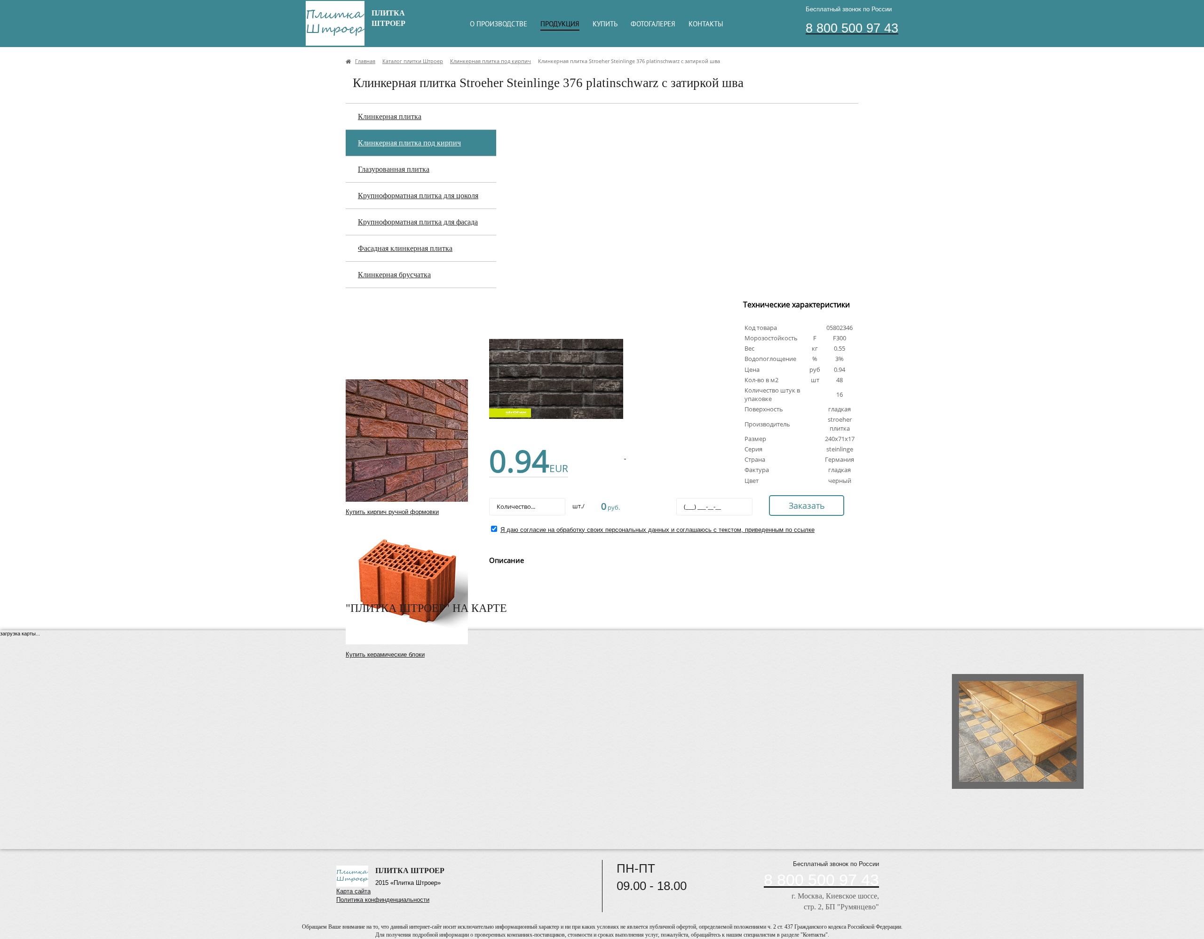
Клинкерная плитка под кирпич (409, 143)
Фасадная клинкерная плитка (405, 248)
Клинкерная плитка (389, 116)
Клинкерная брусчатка (394, 275)
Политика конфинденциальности (382, 899)
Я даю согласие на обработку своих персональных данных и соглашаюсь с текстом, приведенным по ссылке (657, 529)
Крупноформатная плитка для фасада (418, 222)
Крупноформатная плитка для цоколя (418, 196)
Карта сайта (353, 891)
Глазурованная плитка (393, 169)
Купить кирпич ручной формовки (392, 511)
